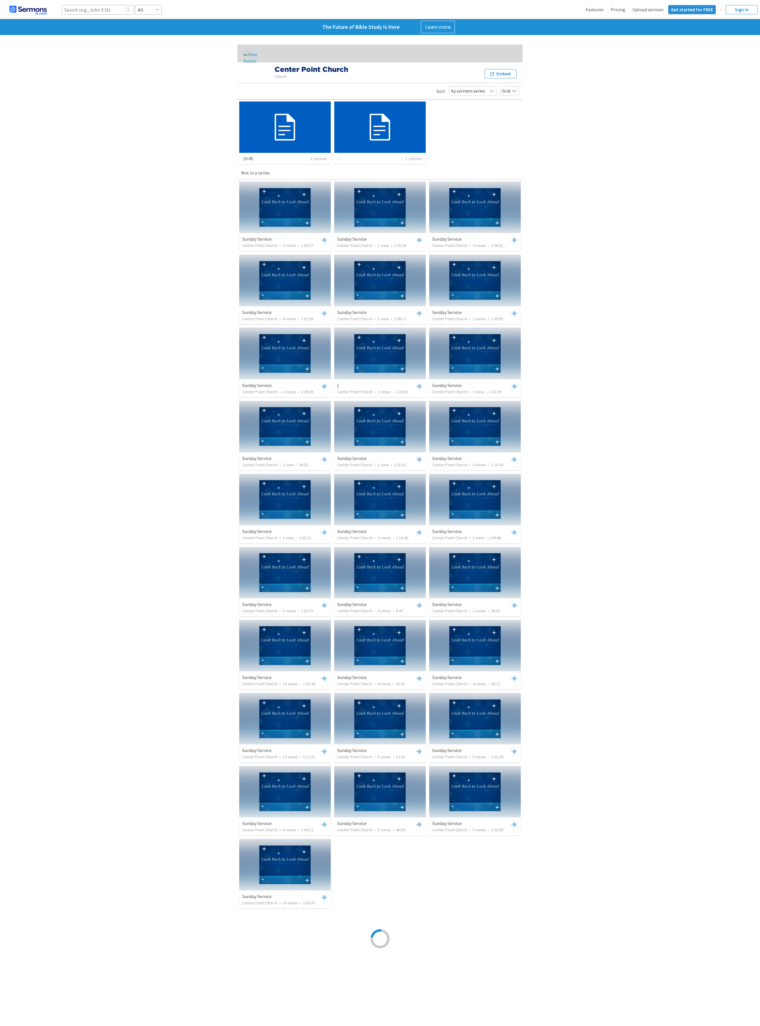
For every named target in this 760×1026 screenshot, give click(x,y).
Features (595, 9)
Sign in (742, 9)
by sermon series (468, 91)
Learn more (438, 26)
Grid (506, 91)
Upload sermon (648, 9)
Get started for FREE (692, 9)
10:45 (248, 158)
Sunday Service (257, 239)
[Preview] (323, 239)
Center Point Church (260, 245)
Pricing (618, 9)
